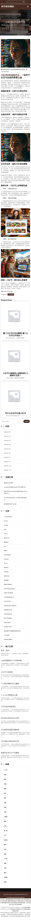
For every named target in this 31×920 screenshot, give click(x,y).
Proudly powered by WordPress (15, 897)
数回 (5, 821)
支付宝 (5, 563)
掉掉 (5, 774)
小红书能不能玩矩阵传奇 (10, 741)
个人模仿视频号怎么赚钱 (10, 683)
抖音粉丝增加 (21, 902)
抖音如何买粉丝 (8, 614)
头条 (5, 529)
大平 (5, 835)
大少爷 (5, 858)
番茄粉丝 (6, 567)
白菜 (5, 868)
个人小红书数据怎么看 (9, 695)
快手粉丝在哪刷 (8, 639)
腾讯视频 (6, 580)
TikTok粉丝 (6, 635)
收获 (5, 863)
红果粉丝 (6, 571)
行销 (5, 826)
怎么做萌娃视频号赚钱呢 (10, 730)
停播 (5, 784)
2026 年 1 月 (7, 461)
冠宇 (5, 793)
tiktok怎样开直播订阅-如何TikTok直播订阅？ (15, 487)
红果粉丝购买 (20, 901)
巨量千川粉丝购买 (8, 593)
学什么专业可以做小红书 (15, 413)
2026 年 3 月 (7, 453)
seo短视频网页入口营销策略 (11, 660)
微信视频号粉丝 (6, 902)
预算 (5, 788)
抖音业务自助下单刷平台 (10, 605)
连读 (5, 807)
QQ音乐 (6, 525)
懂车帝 (5, 550)
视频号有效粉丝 (8, 584)
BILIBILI (6, 521)
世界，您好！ (6, 650)
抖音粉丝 (12, 909)
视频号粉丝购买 (12, 901)
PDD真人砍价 (7, 601)
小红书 (5, 533)
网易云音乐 (7, 576)
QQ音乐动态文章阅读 (9, 588)
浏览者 (5, 840)
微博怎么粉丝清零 (8, 483)
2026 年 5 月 (7, 444)
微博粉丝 (6, 542)
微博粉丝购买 (9, 899)
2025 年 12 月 (7, 466)
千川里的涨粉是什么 (9, 597)
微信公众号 (7, 538)
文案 (5, 802)
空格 (5, 812)
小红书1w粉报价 (7, 672)
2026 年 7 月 (7, 436)
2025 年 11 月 (7, 470)
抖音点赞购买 (14, 902)
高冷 (5, 779)
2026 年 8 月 (7, 432)
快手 (5, 546)
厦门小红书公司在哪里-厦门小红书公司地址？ (15, 334)
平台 (17, 75)
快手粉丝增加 (7, 6)
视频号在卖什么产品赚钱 (10, 753)
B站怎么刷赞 (7, 622)
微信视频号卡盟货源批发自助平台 (12, 631)
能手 (5, 844)
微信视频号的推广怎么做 (10, 504)
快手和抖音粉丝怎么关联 (10, 718)
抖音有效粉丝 (7, 555)
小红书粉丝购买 (25, 899)
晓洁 (5, 872)
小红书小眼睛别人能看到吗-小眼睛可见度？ (15, 374)
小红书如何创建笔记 (8, 706)
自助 (13, 75)
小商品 (5, 816)
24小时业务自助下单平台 (19, 69)
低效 (5, 854)
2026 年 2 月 (7, 457)
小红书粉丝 (14, 25)
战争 (5, 798)
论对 (5, 849)
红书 (5, 75)
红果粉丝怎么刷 (8, 609)
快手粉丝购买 (17, 899)
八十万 (5, 770)
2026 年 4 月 (7, 449)
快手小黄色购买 (8, 618)
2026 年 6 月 (7, 440)
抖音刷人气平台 (8, 626)
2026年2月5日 (6, 69)
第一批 (5, 830)
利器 (5, 882)
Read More (15, 316)
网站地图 (26, 909)
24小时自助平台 (8, 516)
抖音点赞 (6, 559)
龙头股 (5, 877)
